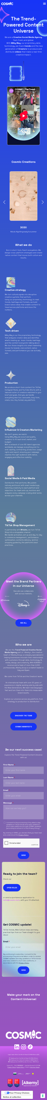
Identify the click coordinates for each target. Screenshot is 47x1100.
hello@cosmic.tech (11, 900)
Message (8, 803)
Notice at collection (12, 1097)
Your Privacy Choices (19, 1093)
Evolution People (35, 1067)
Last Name (9, 777)
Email (6, 790)
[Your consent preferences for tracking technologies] (42, 1095)
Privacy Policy (34, 828)
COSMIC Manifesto (23, 727)
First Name (9, 765)
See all (23, 623)
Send (23, 855)
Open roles (12, 888)
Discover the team (23, 716)
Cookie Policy (20, 1067)
